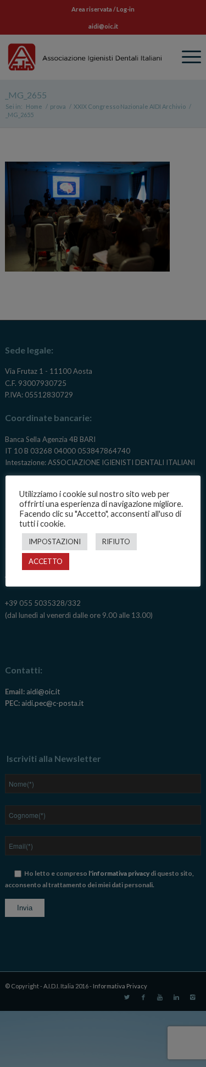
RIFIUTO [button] (116, 541)
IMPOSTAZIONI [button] (55, 541)
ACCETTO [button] (46, 561)
